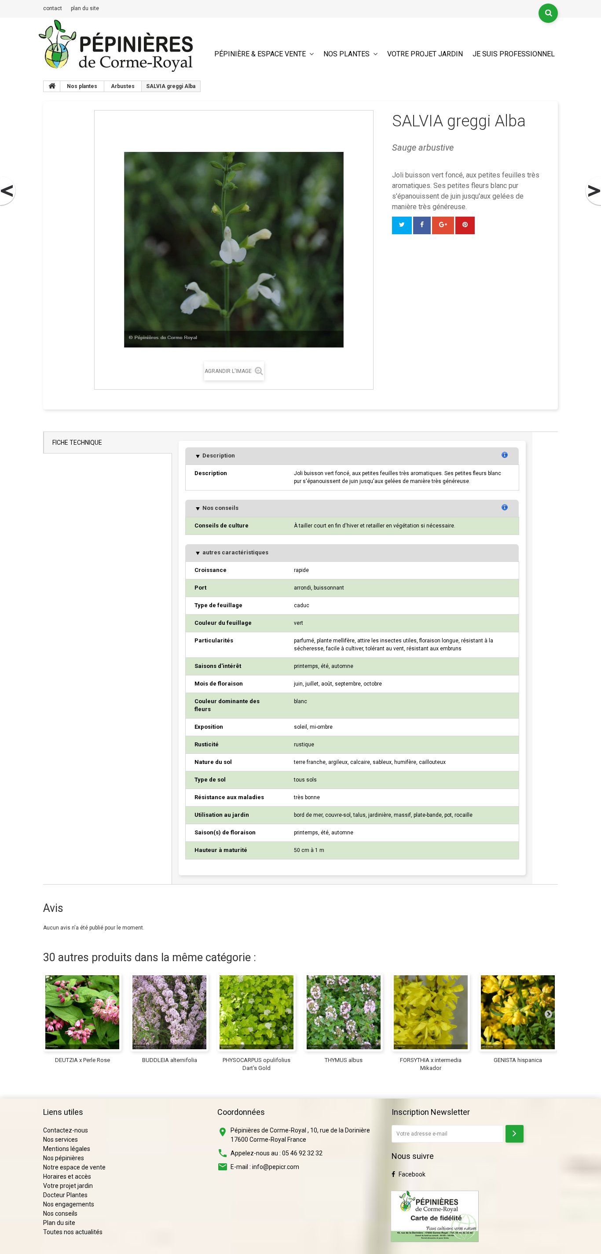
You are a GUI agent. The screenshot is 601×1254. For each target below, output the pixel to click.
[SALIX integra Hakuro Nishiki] (8, 191)
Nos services (60, 1139)
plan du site (85, 8)
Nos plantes (346, 54)
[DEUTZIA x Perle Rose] (82, 1012)
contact (52, 8)
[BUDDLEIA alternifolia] (169, 1012)
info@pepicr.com (275, 1166)
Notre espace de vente (74, 1167)
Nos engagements (68, 1204)
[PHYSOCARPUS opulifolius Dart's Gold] (256, 1012)
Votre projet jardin (425, 54)
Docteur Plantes (65, 1195)
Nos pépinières (63, 1158)
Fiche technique (77, 442)
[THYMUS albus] (343, 1012)
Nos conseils (219, 508)
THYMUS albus (344, 1060)
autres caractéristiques (234, 552)
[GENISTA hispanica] (518, 1012)
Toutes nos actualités (73, 1232)
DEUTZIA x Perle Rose (82, 1060)
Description (218, 455)
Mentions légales (66, 1148)
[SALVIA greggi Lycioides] (592, 191)
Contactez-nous (65, 1130)
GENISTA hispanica (518, 1060)
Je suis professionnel (514, 54)
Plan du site (59, 1222)
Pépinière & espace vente (260, 54)
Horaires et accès (67, 1176)
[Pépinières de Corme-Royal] (116, 46)
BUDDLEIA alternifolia (169, 1060)
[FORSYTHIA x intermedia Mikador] (431, 1012)
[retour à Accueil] (52, 86)
